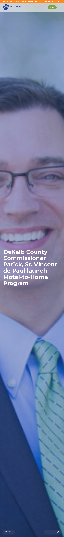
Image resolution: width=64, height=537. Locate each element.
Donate (52, 7)
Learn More (58, 1)
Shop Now (9, 532)
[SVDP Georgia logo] (13, 7)
